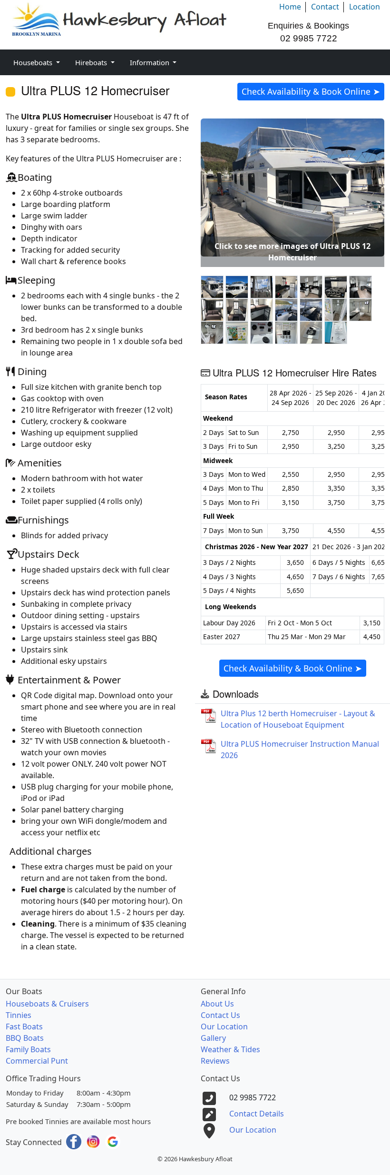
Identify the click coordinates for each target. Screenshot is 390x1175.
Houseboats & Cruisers (47, 1003)
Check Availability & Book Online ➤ (311, 91)
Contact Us (220, 1015)
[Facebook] (74, 1141)
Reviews (215, 1061)
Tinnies (18, 1015)
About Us (217, 1003)
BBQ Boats (25, 1038)
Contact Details (256, 1113)
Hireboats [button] (92, 62)
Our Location (224, 1026)
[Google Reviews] (112, 1141)
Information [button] (150, 62)
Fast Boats (24, 1026)
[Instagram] (94, 1141)
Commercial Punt (37, 1061)
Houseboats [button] (33, 62)
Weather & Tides (230, 1049)
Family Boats (28, 1049)
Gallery (213, 1038)
